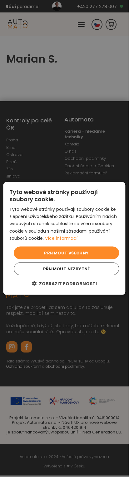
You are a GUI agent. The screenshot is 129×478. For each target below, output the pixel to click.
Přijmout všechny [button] (66, 253)
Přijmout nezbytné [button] (66, 269)
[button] (64, 283)
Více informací (61, 238)
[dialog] (64, 238)
